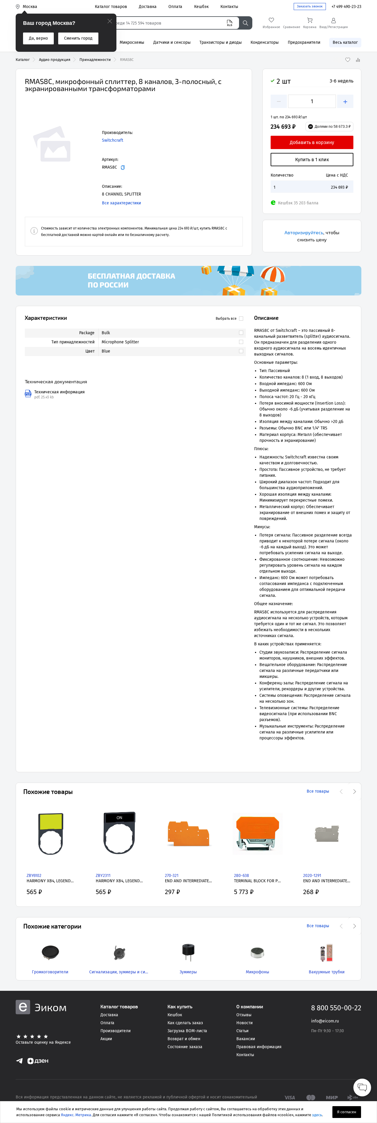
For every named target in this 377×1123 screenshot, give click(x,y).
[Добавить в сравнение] (357, 59)
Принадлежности (95, 59)
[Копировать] (123, 167)
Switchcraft (112, 140)
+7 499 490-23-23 (346, 6)
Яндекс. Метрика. (76, 1115)
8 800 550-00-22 (336, 1008)
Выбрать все (226, 318)
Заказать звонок (310, 6)
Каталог (23, 59)
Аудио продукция (54, 59)
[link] (170, 333)
